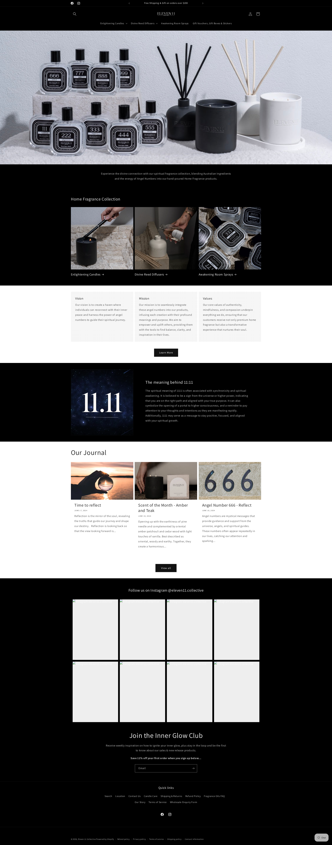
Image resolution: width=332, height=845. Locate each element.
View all (166, 568)
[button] (75, 14)
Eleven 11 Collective (87, 839)
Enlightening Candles (85, 274)
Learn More (166, 352)
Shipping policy (174, 839)
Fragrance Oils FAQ (214, 796)
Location (120, 796)
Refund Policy (193, 796)
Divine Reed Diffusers (149, 274)
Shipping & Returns (171, 796)
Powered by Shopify (105, 839)
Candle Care (151, 796)
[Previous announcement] (129, 3)
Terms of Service (158, 802)
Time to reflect (87, 505)
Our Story (140, 802)
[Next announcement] (203, 3)
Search (108, 796)
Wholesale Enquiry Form (183, 802)
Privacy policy (139, 839)
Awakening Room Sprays (216, 274)
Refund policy (123, 839)
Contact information (194, 839)
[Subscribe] (193, 768)
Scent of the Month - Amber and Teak (163, 507)
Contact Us (134, 796)
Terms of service (156, 839)
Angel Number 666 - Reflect (227, 505)
